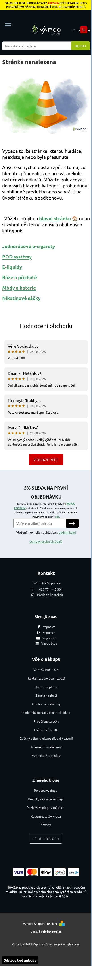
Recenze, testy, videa (46, 816)
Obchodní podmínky (46, 704)
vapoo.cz (49, 627)
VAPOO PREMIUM (46, 669)
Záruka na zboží (46, 695)
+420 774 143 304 (50, 589)
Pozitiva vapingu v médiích (46, 807)
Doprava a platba (46, 687)
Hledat (80, 46)
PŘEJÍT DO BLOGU (46, 839)
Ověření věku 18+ (46, 730)
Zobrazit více (46, 459)
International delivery (46, 747)
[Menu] (7, 23)
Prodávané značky (46, 721)
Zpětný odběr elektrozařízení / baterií (46, 738)
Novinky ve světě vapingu (46, 799)
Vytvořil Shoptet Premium (40, 924)
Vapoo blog (49, 643)
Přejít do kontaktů (50, 595)
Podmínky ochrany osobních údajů (46, 712)
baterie (28, 288)
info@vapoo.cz (50, 583)
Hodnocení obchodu (46, 325)
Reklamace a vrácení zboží (46, 678)
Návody (45, 825)
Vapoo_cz (49, 638)
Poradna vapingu (45, 790)
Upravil (46, 931)
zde (57, 516)
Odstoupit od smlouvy (20, 960)
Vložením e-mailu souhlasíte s (46, 536)
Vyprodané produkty (46, 755)
